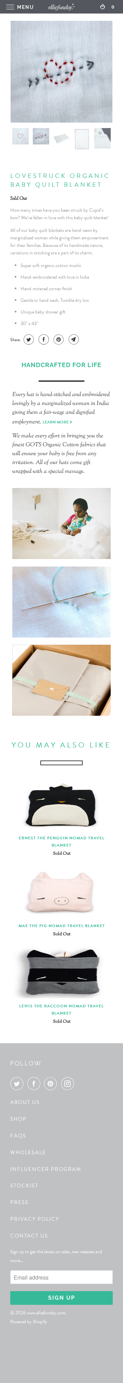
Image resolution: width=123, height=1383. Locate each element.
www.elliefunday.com (46, 1312)
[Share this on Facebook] (43, 339)
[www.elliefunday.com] (61, 6)
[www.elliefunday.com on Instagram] (69, 1083)
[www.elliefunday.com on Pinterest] (52, 1083)
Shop (18, 1119)
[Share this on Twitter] (28, 339)
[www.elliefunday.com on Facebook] (35, 1083)
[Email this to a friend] (73, 339)
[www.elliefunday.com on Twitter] (18, 1083)
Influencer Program (45, 1169)
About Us (25, 1102)
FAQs (18, 1136)
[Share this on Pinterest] (58, 339)
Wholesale (28, 1152)
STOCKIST (24, 1185)
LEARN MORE (57, 422)
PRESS (19, 1202)
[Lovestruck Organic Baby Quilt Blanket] (61, 71)
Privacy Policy (34, 1219)
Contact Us (29, 1236)
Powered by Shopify (28, 1321)
